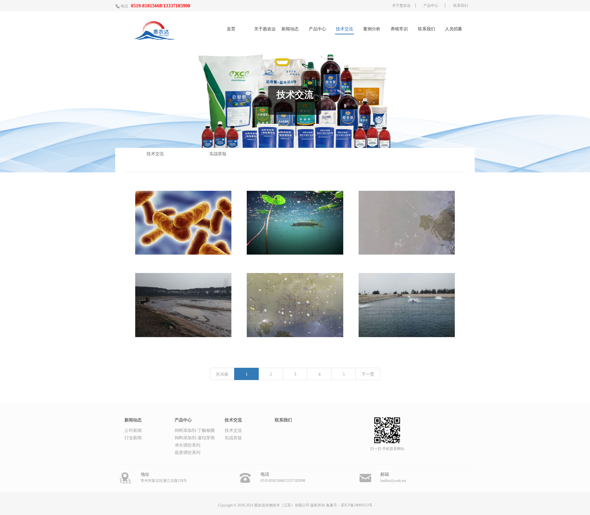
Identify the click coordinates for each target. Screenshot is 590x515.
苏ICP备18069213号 (356, 505)
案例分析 (371, 29)
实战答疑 (217, 154)
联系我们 (460, 5)
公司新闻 (133, 430)
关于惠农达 (401, 5)
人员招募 (453, 29)
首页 (231, 29)
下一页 (367, 374)
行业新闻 (133, 438)
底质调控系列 (187, 452)
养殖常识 (399, 29)
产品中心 (430, 5)
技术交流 (344, 29)
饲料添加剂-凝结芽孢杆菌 (195, 439)
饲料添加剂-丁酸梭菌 (195, 430)
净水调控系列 (187, 445)
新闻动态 (290, 29)
